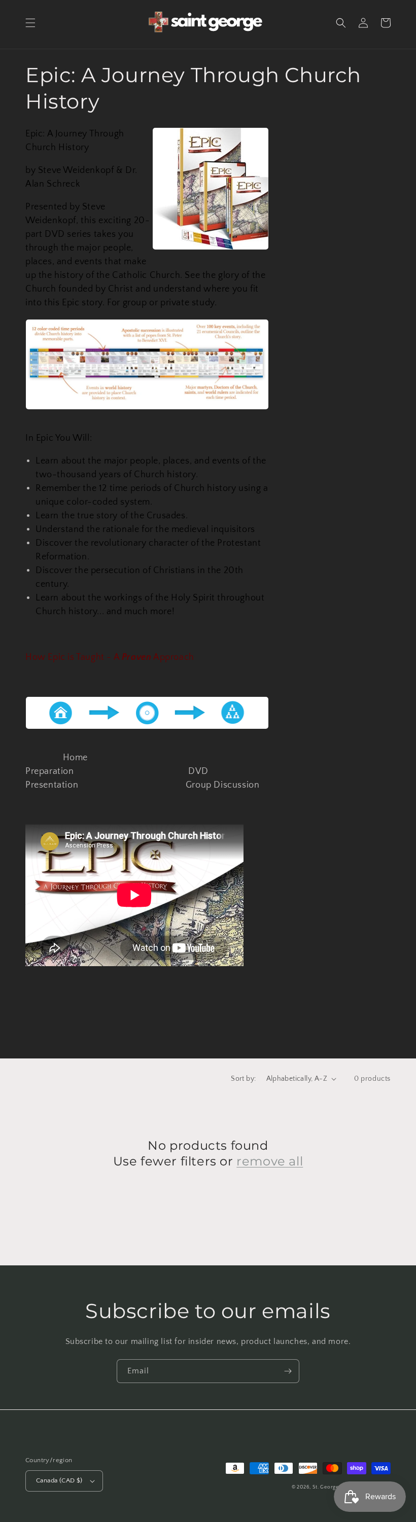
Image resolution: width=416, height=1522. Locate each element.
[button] (30, 23)
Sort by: (243, 1079)
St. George (326, 1487)
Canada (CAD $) (59, 1480)
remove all (269, 1161)
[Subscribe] (287, 1371)
